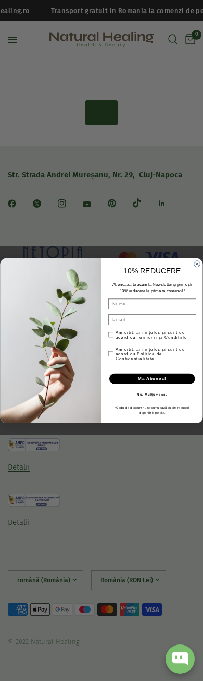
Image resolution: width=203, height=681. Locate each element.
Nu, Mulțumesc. (152, 394)
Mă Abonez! (152, 378)
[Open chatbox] (180, 659)
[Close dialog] (197, 263)
